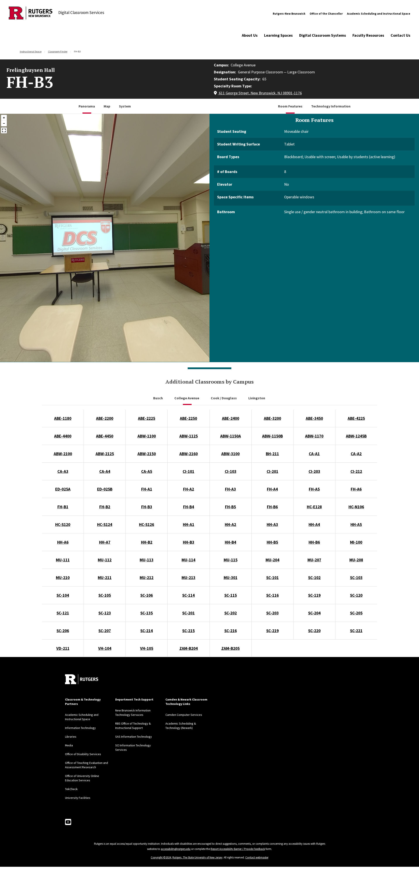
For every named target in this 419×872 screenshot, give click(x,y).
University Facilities (77, 798)
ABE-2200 (104, 418)
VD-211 (62, 648)
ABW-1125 (188, 436)
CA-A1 (314, 453)
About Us (250, 35)
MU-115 (230, 559)
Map (107, 106)
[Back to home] (81, 679)
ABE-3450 (314, 418)
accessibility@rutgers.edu (176, 849)
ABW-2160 (188, 453)
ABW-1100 (146, 436)
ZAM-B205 (230, 648)
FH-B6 (272, 506)
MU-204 (272, 559)
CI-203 (314, 471)
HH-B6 (314, 542)
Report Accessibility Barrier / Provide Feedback (238, 849)
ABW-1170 (314, 436)
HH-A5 (356, 524)
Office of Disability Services (83, 754)
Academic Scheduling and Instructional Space (378, 14)
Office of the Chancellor (326, 14)
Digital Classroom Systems (322, 35)
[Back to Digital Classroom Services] (30, 14)
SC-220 (314, 630)
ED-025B (104, 489)
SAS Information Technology (133, 737)
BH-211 (272, 453)
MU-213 (188, 577)
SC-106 (146, 595)
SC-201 (188, 613)
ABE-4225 (356, 418)
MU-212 (146, 577)
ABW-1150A (230, 436)
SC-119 (314, 595)
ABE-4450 (104, 436)
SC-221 (356, 630)
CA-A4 (104, 471)
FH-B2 (104, 506)
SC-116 (272, 595)
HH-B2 (146, 542)
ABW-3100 (230, 453)
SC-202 (230, 613)
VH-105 (146, 648)
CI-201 (272, 471)
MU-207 (314, 559)
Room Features (290, 106)
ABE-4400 (62, 436)
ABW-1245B (356, 436)
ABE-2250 (188, 418)
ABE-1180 (62, 418)
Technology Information (330, 106)
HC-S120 (62, 524)
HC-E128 (314, 506)
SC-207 (104, 630)
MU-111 (63, 559)
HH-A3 (272, 524)
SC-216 (230, 630)
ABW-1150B (272, 436)
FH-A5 (314, 489)
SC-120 (356, 595)
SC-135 (146, 613)
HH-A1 (188, 524)
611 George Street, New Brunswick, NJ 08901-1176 (260, 92)
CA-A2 (356, 453)
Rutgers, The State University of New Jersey (197, 857)
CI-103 (230, 471)
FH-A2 (188, 489)
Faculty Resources (368, 35)
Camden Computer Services (183, 715)
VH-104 (104, 648)
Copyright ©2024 (161, 857)
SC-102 (314, 577)
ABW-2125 (105, 453)
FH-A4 (272, 489)
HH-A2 (230, 524)
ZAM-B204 (188, 648)
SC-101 (272, 577)
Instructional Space (30, 51)
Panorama (87, 106)
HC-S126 (146, 524)
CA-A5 (146, 471)
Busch (158, 398)
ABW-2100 (63, 453)
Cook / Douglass (224, 398)
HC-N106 (356, 506)
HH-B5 (272, 542)
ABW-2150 (146, 453)
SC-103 (356, 577)
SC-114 (188, 595)
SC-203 (272, 613)
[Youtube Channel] (68, 822)
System (125, 106)
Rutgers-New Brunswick (289, 14)
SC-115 (230, 595)
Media (69, 745)
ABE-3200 (272, 418)
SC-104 (63, 595)
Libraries (70, 737)
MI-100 (356, 542)
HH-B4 (230, 542)
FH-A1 (146, 489)
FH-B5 (230, 506)
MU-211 (105, 577)
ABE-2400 (230, 418)
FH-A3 (230, 489)
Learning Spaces (278, 35)
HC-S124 (104, 524)
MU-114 (188, 559)
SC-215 (188, 630)
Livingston (257, 398)
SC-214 (146, 630)
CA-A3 (62, 471)
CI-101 (188, 471)
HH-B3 (188, 542)
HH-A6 (63, 542)
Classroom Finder (57, 51)
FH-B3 (146, 506)
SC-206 (63, 630)
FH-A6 (356, 489)
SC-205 (356, 613)
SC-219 (272, 630)
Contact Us (400, 35)
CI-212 (356, 471)
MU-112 (105, 559)
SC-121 (63, 613)
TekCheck (71, 789)
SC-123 (104, 613)
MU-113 (146, 559)
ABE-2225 (146, 418)
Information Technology (80, 728)
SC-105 (104, 595)
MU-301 (230, 577)
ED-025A (62, 489)
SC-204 (314, 613)
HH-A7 (104, 542)
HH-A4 (314, 524)
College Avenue (187, 398)
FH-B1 (62, 506)
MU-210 (63, 577)
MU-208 (356, 559)
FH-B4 (188, 506)
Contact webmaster (256, 857)
